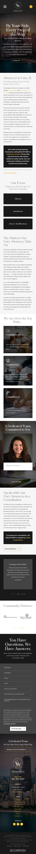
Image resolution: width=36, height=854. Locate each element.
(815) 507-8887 (24, 152)
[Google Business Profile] (22, 824)
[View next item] (21, 475)
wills (10, 274)
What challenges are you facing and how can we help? (17, 700)
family (10, 90)
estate (14, 90)
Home (18, 800)
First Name (7, 667)
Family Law (18, 804)
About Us (18, 802)
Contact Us (18, 816)
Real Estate (18, 809)
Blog (18, 813)
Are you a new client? (10, 689)
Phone (6, 678)
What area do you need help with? (14, 694)
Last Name (7, 673)
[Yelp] (18, 824)
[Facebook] (14, 824)
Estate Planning (18, 806)
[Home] (18, 6)
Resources (18, 811)
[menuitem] (9, 846)
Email (5, 683)
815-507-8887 (18, 779)
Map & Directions (18, 792)
